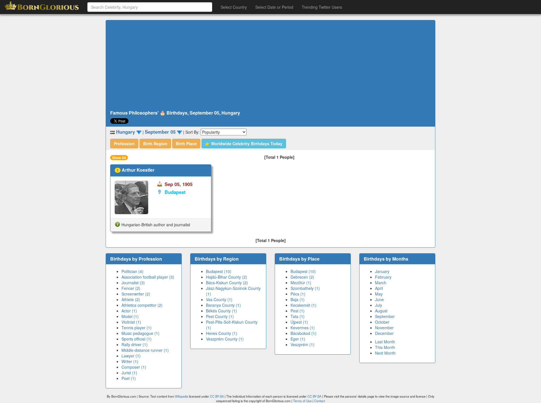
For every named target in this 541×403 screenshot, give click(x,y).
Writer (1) (129, 361)
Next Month (385, 353)
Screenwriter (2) (135, 294)
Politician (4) (132, 271)
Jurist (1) (129, 372)
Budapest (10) (218, 271)
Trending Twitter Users (322, 7)
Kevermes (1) (303, 327)
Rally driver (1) (134, 344)
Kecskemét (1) (303, 305)
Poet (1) (128, 378)
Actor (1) (129, 311)
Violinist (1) (131, 322)
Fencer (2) (130, 288)
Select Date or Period (274, 7)
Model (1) (130, 316)
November (384, 327)
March (380, 282)
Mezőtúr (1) (301, 282)
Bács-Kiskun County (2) (227, 282)
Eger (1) (298, 339)
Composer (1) (133, 367)
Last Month (385, 341)
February (383, 277)
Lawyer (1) (131, 356)
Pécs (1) (298, 294)
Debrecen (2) (302, 277)
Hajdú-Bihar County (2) (226, 277)
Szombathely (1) (305, 288)
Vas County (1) (219, 299)
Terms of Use (302, 400)
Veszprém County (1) (225, 339)
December (384, 333)
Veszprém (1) (302, 344)
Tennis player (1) (136, 327)
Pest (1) (298, 311)
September (385, 316)
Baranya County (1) (223, 305)
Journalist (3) (133, 282)
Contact (319, 400)
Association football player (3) (147, 277)
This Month (385, 347)
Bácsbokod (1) (303, 333)
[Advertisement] (270, 65)
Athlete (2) (130, 299)
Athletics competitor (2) (142, 305)
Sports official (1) (136, 339)
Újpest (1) (299, 322)
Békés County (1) (221, 311)
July (378, 305)
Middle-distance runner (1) (145, 350)
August (381, 311)
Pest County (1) (220, 316)
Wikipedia (181, 396)
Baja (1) (298, 299)
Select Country (234, 7)
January (382, 271)
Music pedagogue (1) (140, 333)
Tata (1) (298, 316)
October (382, 322)
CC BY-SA (217, 396)
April (379, 288)
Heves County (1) (221, 333)
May (379, 294)
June (379, 299)
